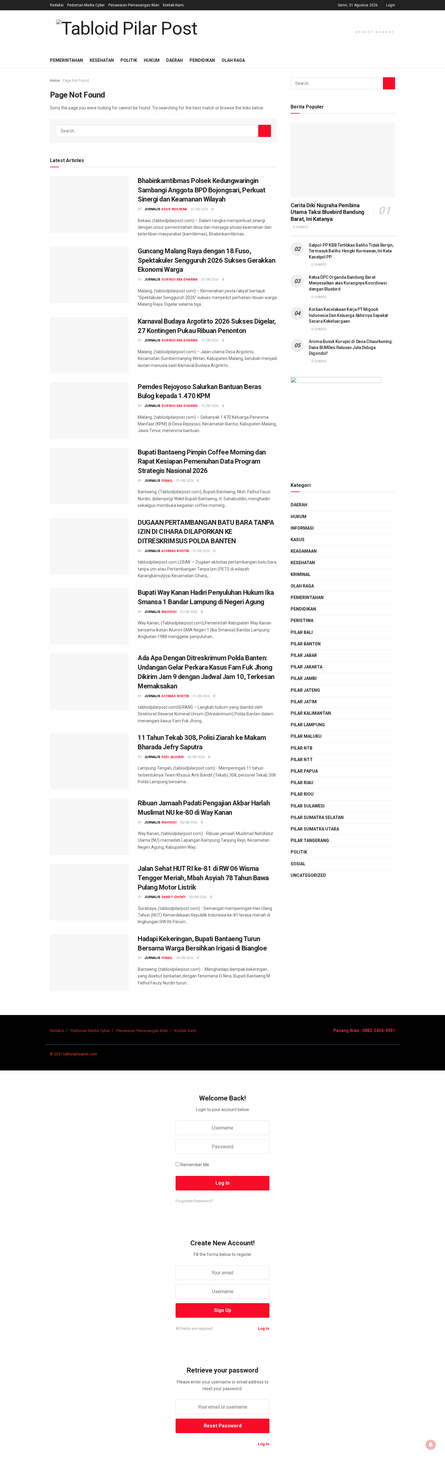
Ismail (167, 481)
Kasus (298, 539)
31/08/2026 (199, 209)
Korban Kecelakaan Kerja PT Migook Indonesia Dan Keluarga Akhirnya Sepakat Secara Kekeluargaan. (348, 315)
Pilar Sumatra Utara (315, 829)
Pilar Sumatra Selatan (317, 817)
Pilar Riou (302, 794)
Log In (263, 1328)
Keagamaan (304, 551)
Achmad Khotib (175, 551)
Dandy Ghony (173, 897)
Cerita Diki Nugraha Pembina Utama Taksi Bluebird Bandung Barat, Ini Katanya (327, 212)
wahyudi (168, 612)
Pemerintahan (66, 60)
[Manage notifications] (431, 1445)
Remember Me (194, 1164)
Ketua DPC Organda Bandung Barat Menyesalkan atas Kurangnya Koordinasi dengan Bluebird (348, 283)
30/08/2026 (196, 757)
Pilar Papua (304, 771)
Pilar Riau (302, 782)
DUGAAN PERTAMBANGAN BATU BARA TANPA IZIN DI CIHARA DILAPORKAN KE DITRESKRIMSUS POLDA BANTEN (206, 532)
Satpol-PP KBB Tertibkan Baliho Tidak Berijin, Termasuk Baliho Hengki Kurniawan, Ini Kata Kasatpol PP (351, 251)
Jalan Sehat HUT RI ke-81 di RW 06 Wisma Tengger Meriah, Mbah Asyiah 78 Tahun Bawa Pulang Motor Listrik (203, 878)
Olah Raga (233, 60)
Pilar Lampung (308, 724)
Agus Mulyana (174, 209)
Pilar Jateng (305, 690)
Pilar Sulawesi (308, 806)
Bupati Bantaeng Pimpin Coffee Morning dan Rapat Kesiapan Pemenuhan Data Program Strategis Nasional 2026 (202, 461)
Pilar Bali (302, 632)
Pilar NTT (302, 759)
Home (55, 80)
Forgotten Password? (194, 1201)
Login (390, 5)
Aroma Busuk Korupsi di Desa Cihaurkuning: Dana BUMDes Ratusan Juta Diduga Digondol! (351, 347)
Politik (128, 60)
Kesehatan (102, 60)
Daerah (174, 60)
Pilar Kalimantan (311, 713)
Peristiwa (302, 620)
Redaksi (57, 5)
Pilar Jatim (304, 701)
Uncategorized (308, 875)
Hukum (152, 60)
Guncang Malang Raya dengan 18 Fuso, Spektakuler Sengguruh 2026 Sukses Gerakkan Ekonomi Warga (206, 260)
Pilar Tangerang (310, 840)
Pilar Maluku (306, 736)
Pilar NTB (301, 748)
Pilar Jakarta (306, 666)
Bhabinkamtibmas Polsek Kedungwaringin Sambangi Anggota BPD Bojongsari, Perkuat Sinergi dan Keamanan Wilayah (201, 190)
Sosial (298, 863)
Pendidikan (202, 60)
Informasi (302, 528)
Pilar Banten (306, 643)
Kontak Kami (173, 5)
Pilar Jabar (304, 655)
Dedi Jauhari (172, 757)
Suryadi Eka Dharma (179, 279)
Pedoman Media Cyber (86, 5)
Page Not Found (76, 80)
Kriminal (301, 574)
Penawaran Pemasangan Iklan (133, 5)
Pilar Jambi (304, 678)
